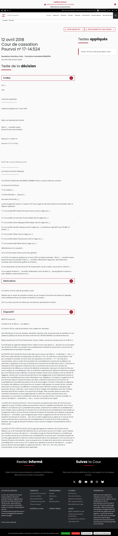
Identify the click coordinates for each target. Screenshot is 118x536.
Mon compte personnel (75, 501)
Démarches (34, 491)
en (116, 10)
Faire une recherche (74, 496)
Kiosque (70, 15)
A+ (7, 10)
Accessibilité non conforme (76, 519)
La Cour (49, 15)
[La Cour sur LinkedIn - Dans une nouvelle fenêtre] (92, 482)
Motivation (9, 281)
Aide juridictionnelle (36, 499)
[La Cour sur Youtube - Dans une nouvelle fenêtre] (86, 482)
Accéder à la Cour (36, 509)
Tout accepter (66, 533)
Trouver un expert (35, 504)
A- (10, 10)
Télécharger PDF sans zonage (100, 29)
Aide (109, 10)
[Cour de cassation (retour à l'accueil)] (10, 15)
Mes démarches (107, 15)
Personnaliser (88, 533)
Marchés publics (54, 501)
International (86, 15)
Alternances (52, 496)
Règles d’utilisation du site (76, 511)
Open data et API (73, 521)
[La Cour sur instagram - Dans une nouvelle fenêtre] (97, 482)
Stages (51, 499)
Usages (71, 509)
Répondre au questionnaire (60, 7)
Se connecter (102, 10)
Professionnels (55, 491)
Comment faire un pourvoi (38, 493)
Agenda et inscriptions (75, 499)
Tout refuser (75, 533)
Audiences (56, 15)
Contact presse (54, 509)
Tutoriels (71, 491)
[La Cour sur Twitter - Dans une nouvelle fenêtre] (74, 482)
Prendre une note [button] (90, 10)
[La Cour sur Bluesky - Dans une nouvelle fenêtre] (102, 482)
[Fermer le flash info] (115, 4)
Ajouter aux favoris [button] (80, 10)
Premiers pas (72, 493)
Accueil (5, 20)
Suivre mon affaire (35, 496)
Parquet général (96, 15)
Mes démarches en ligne (75, 504)
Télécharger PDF (74, 29)
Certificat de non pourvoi (37, 501)
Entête (6, 77)
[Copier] (5, 10)
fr (112, 10)
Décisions (63, 15)
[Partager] (2, 10)
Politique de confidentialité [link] (102, 533)
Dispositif (8, 311)
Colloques (77, 15)
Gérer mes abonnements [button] (68, 10)
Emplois (51, 493)
